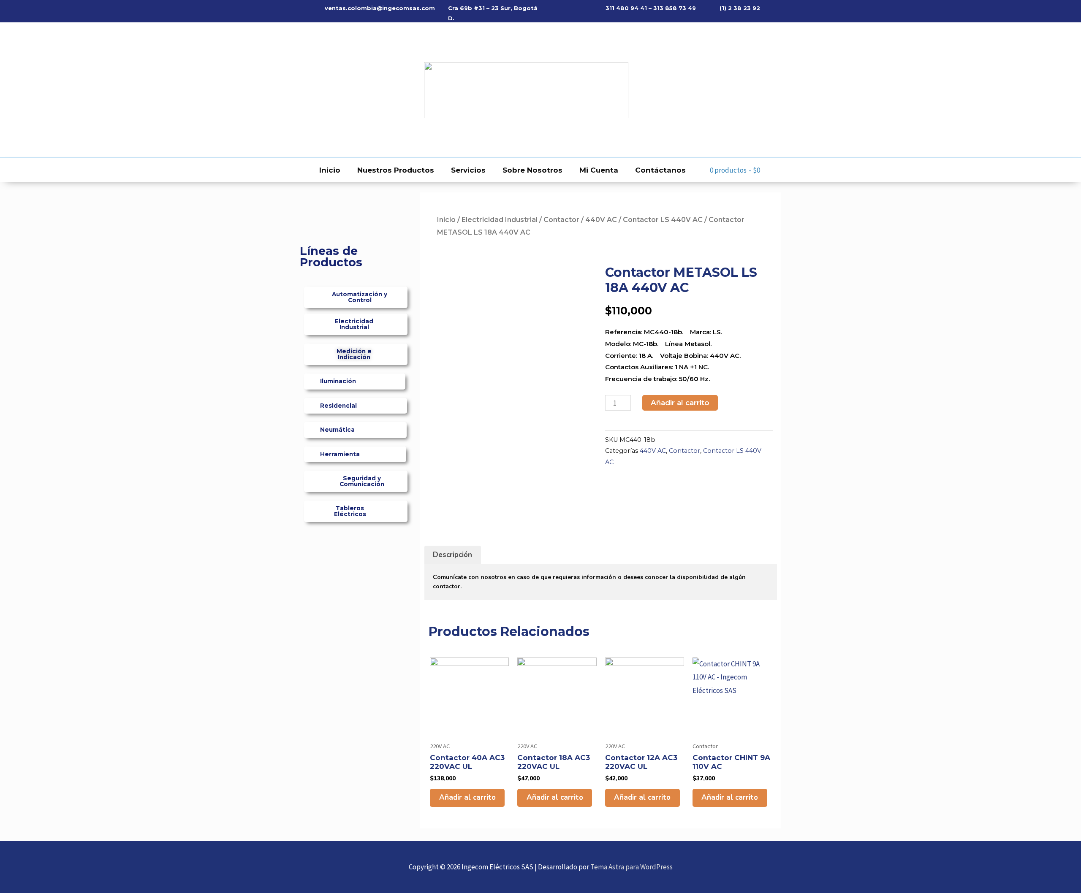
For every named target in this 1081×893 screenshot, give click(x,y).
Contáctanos (660, 170)
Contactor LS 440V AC (663, 220)
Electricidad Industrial (500, 220)
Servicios (468, 170)
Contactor (561, 220)
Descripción (452, 555)
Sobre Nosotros (532, 170)
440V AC (601, 220)
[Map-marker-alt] (346, 89)
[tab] (452, 555)
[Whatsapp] (312, 89)
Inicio (329, 170)
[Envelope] (329, 89)
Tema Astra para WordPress (631, 866)
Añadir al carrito (680, 402)
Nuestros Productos (395, 170)
